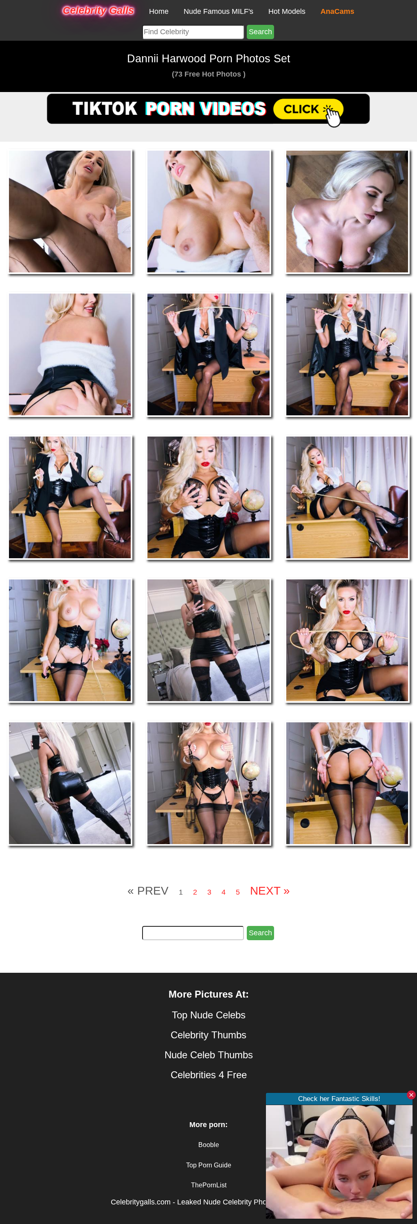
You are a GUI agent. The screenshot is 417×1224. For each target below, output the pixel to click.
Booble (208, 1144)
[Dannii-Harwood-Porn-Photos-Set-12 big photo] (70, 783)
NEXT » (270, 890)
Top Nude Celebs (209, 1014)
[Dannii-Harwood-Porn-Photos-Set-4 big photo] (208, 354)
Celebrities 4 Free (209, 1074)
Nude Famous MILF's (218, 11)
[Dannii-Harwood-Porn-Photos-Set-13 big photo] (208, 783)
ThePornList (208, 1185)
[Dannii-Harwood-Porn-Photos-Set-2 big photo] (347, 211)
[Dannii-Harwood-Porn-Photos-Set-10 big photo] (208, 640)
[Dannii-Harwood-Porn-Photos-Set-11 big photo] (347, 640)
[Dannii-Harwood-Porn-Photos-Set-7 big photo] (208, 497)
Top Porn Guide (208, 1165)
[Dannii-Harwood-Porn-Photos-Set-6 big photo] (70, 497)
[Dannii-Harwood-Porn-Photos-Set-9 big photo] (70, 640)
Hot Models (286, 11)
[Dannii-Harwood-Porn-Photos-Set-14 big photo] (347, 783)
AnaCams (337, 11)
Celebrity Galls (98, 10)
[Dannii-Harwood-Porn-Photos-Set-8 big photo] (347, 497)
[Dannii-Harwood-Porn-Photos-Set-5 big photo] (347, 354)
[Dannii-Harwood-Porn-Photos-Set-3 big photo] (70, 354)
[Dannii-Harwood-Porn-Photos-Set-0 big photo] (70, 211)
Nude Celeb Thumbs (209, 1054)
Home (159, 11)
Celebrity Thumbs (208, 1034)
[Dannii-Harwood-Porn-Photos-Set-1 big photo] (208, 211)
